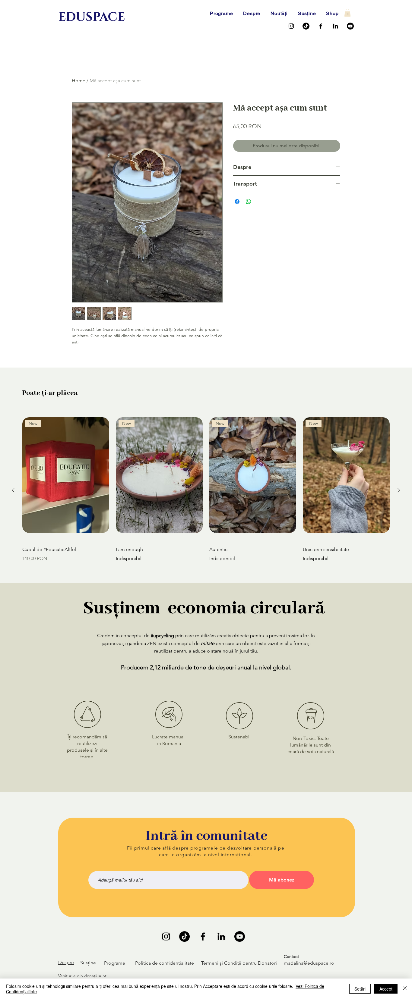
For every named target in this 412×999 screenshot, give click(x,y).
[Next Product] (398, 490)
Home (78, 80)
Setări (360, 989)
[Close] (404, 988)
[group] (206, 490)
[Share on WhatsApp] (248, 201)
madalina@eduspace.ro (309, 963)
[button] (347, 13)
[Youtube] (350, 26)
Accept (385, 989)
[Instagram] (291, 26)
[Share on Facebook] (237, 201)
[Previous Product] (13, 490)
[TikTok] (306, 26)
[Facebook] (320, 26)
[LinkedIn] (335, 26)
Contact (291, 956)
